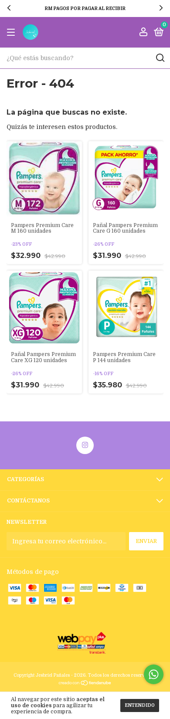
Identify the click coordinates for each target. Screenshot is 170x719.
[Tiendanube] (85, 683)
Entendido (140, 705)
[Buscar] (160, 58)
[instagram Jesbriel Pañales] (85, 445)
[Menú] (12, 32)
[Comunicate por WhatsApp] (153, 674)
